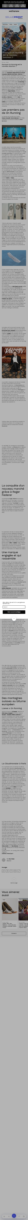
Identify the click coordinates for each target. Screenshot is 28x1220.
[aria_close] (14, 619)
